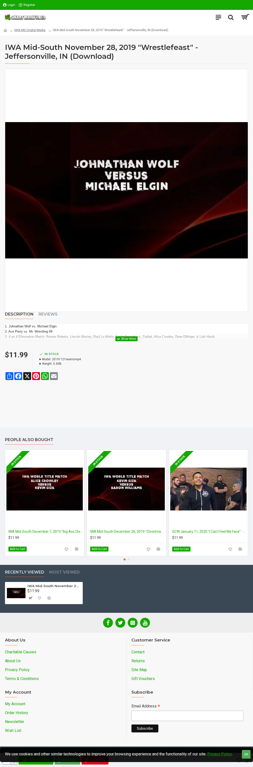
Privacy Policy (219, 754)
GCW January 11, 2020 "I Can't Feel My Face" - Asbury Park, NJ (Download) (209, 531)
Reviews (48, 314)
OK (246, 754)
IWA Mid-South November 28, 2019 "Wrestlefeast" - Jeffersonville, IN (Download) (54, 586)
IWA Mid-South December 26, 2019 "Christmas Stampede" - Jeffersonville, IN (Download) (127, 531)
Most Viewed (64, 572)
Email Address (145, 706)
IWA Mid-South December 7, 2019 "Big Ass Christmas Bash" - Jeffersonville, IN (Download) (45, 531)
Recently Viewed (24, 572)
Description (19, 314)
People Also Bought (29, 439)
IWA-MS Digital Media (29, 30)
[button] (125, 559)
